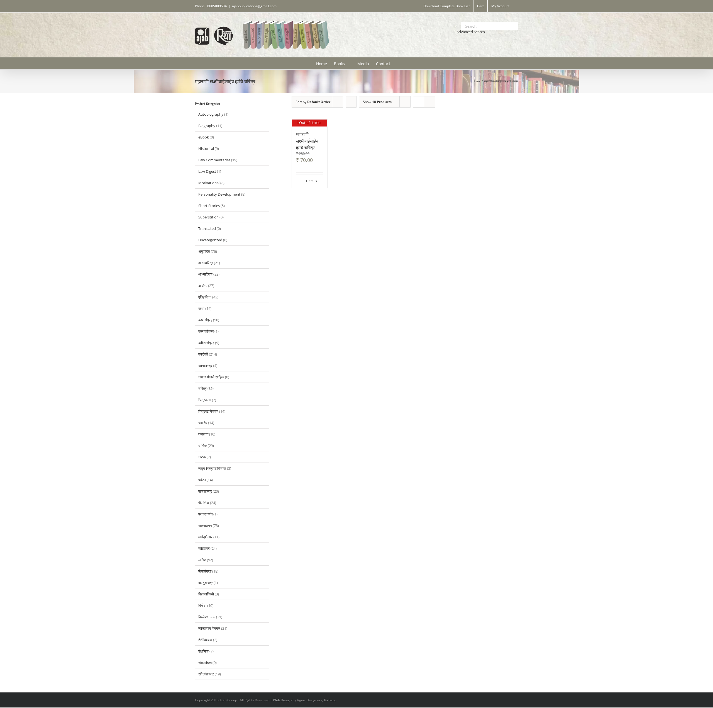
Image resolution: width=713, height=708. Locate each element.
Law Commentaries (214, 159)
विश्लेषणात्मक (206, 616)
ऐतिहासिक (204, 297)
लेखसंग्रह (204, 571)
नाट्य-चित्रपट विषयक (212, 468)
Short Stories (209, 205)
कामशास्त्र (205, 365)
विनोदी (202, 605)
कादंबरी (203, 354)
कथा (201, 308)
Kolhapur (331, 700)
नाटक (202, 456)
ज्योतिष (202, 422)
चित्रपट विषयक (208, 411)
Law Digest (207, 171)
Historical (206, 148)
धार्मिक (202, 445)
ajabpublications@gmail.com (254, 6)
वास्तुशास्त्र (205, 582)
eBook (203, 137)
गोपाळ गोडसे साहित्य (211, 376)
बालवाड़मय (205, 525)
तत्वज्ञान (203, 434)
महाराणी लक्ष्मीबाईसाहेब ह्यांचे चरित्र (307, 141)
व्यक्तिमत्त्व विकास (209, 628)
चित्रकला (204, 399)
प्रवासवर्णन (205, 514)
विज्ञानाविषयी (206, 594)
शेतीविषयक (205, 639)
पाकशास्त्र (205, 491)
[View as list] (429, 101)
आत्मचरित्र (205, 262)
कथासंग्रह (205, 319)
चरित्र (202, 388)
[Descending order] (351, 102)
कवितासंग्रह (206, 342)
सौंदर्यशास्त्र (206, 674)
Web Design (282, 700)
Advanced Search (470, 31)
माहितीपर (204, 548)
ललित (202, 559)
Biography (206, 125)
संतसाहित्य (205, 662)
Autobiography (210, 114)
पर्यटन (202, 479)
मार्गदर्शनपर (205, 536)
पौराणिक (203, 502)
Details (311, 181)
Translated (207, 228)
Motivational (208, 182)
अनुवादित (204, 251)
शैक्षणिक (203, 651)
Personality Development (219, 194)
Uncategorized (210, 239)
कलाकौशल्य (206, 331)
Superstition (208, 217)
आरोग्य (202, 285)
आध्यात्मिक (205, 274)
